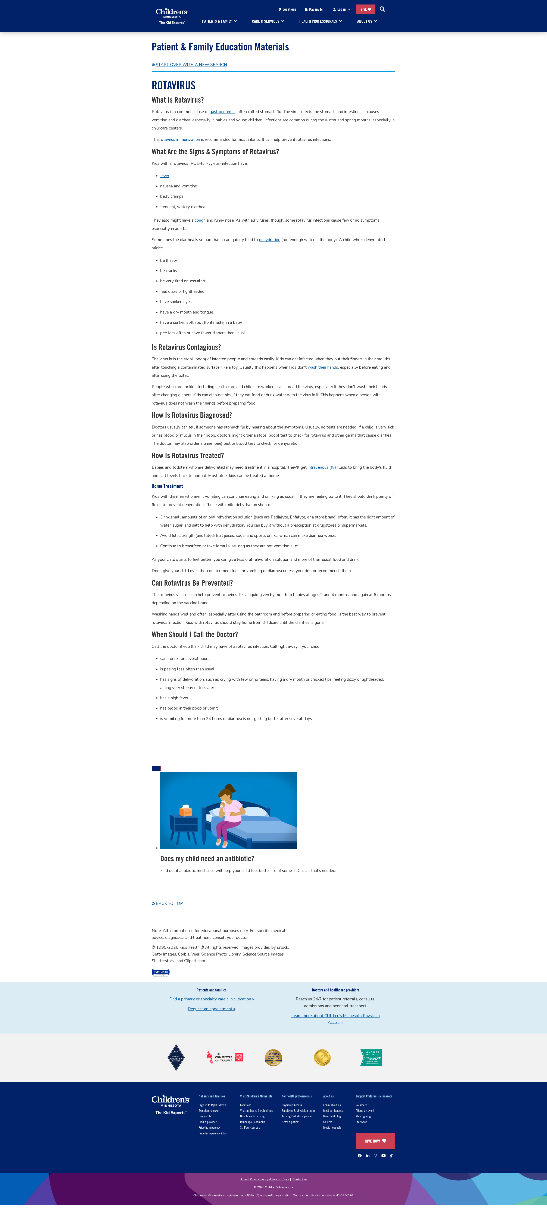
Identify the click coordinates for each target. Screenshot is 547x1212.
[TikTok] (391, 1156)
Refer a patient (290, 1122)
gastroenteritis (222, 112)
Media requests (332, 1127)
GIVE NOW (372, 1141)
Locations (289, 9)
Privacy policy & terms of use (269, 1179)
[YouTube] (383, 1156)
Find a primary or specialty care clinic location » (211, 999)
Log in (341, 9)
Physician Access (292, 1105)
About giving (363, 1116)
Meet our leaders (333, 1110)
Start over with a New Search (191, 65)
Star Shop (361, 1122)
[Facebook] (360, 1156)
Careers (327, 1122)
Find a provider (207, 1122)
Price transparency (209, 1127)
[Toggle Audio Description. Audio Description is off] (156, 768)
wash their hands (323, 367)
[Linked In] (368, 1156)
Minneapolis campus (252, 1122)
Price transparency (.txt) (212, 1133)
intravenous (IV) (322, 467)
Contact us (300, 1179)
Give (363, 9)
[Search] (382, 9)
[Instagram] (376, 1156)
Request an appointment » (211, 1009)
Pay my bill (316, 9)
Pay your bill (206, 1116)
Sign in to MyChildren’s (212, 1105)
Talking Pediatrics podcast (297, 1116)
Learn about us (332, 1105)
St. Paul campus (250, 1127)
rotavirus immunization (180, 139)
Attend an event (365, 1110)
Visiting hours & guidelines (256, 1110)
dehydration (269, 240)
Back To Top (169, 903)
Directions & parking (252, 1116)
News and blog (332, 1116)
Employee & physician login (298, 1110)
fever (164, 176)
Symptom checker (209, 1110)
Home (244, 1179)
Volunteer (361, 1105)
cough (200, 220)
